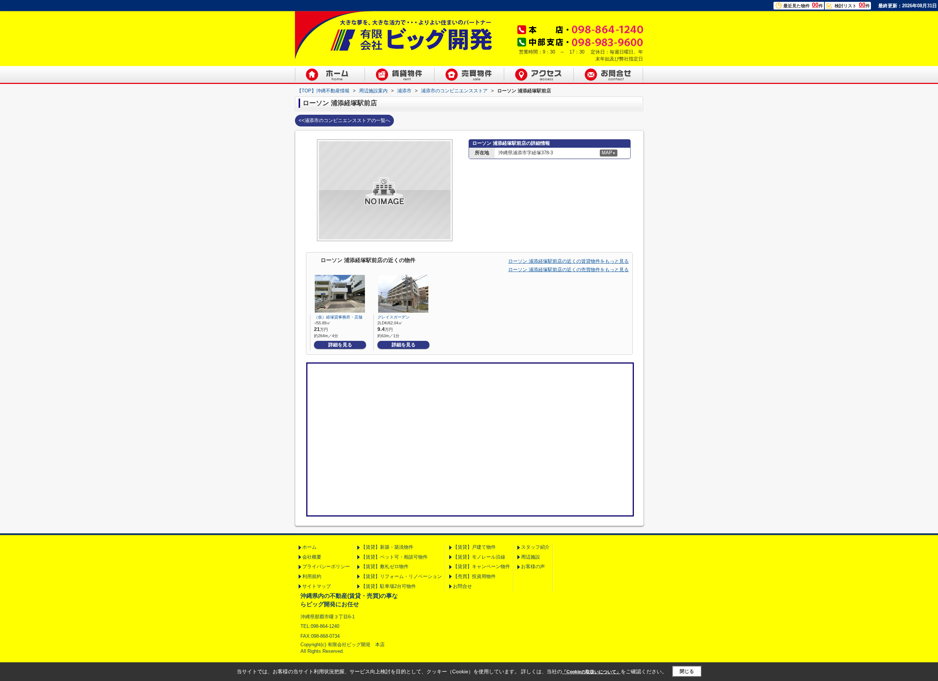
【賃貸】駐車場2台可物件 (388, 586)
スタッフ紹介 (535, 547)
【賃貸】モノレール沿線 (479, 557)
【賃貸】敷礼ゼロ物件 (385, 566)
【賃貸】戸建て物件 (474, 547)
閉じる (687, 671)
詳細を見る (340, 344)
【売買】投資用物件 (474, 576)
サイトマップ (316, 586)
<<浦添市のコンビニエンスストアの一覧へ (344, 120)
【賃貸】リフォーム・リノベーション (401, 576)
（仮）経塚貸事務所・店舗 (338, 317)
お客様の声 (533, 566)
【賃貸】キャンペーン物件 (481, 566)
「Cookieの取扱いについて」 (591, 671)
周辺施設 (530, 557)
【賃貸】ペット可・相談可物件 (394, 557)
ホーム (309, 547)
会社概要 (311, 557)
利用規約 (311, 576)
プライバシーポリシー (326, 566)
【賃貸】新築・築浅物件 (387, 547)
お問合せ (462, 586)
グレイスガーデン (393, 317)
